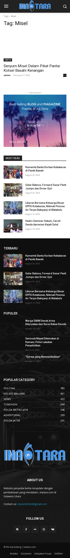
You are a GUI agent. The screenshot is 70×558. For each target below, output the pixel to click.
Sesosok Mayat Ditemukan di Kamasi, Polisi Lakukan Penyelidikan (42, 342)
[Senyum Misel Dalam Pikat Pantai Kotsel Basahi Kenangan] (35, 45)
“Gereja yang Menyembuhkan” (42, 356)
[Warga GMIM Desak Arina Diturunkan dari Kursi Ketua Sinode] (13, 325)
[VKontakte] (52, 529)
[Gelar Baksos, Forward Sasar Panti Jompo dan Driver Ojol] (13, 190)
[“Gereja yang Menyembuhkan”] (13, 361)
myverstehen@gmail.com (32, 504)
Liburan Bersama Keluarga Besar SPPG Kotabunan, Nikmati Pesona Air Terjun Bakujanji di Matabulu (45, 206)
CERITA (8, 60)
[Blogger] (17, 529)
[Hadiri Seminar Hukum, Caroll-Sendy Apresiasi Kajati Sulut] (13, 226)
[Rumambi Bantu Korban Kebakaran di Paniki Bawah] (13, 172)
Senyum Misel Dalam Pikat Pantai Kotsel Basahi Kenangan (32, 68)
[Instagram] (43, 529)
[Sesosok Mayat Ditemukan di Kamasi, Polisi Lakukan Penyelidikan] (13, 343)
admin (7, 75)
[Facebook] (26, 529)
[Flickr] (34, 529)
